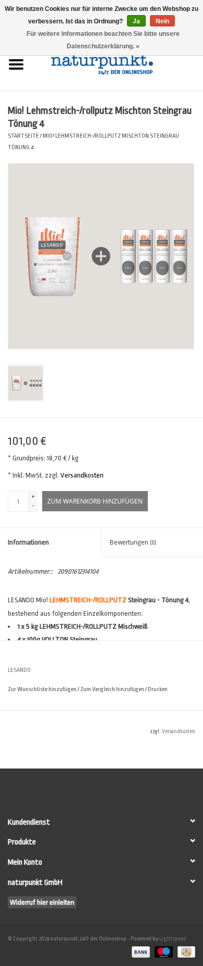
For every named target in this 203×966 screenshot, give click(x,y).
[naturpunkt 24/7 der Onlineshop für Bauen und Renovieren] (117, 64)
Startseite (23, 136)
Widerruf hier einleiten (42, 902)
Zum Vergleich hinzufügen (112, 689)
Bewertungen (133, 542)
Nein (162, 21)
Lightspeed (172, 938)
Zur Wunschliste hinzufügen (42, 689)
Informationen (28, 542)
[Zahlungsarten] (139, 951)
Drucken (158, 689)
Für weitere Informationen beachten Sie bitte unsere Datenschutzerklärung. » (103, 40)
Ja (136, 21)
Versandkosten (82, 475)
